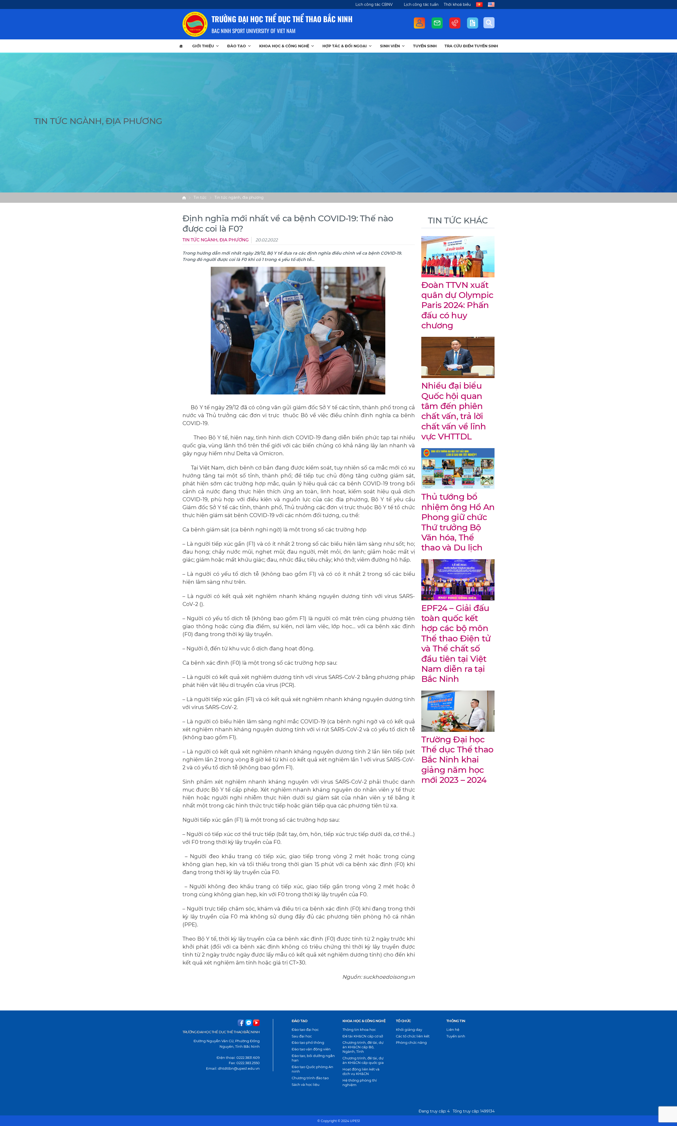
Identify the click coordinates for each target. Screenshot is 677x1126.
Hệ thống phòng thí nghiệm (359, 1082)
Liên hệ (452, 1029)
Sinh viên (390, 46)
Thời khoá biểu (457, 4)
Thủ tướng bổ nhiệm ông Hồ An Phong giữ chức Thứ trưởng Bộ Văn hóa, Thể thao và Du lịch (458, 522)
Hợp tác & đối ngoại (344, 46)
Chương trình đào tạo (310, 1078)
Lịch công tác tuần (421, 4)
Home (184, 197)
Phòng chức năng (411, 1042)
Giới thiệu (203, 46)
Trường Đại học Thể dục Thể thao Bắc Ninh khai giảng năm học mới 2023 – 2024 (457, 759)
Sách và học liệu (305, 1084)
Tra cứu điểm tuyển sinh (471, 46)
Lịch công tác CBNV (374, 4)
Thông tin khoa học (359, 1029)
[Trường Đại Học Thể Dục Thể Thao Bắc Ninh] (195, 24)
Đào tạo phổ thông (308, 1042)
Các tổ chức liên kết (412, 1036)
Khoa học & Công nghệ (284, 46)
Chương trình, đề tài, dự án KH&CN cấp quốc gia (363, 1060)
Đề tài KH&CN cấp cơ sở (362, 1036)
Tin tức (200, 197)
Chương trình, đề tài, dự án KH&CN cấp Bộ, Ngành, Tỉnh (362, 1047)
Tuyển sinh (425, 46)
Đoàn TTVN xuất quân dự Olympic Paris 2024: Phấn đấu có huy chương (457, 305)
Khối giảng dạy (409, 1029)
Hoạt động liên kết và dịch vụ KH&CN (360, 1071)
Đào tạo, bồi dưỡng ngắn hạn (313, 1058)
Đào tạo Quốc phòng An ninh (312, 1069)
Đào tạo (236, 46)
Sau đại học (302, 1036)
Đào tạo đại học (305, 1029)
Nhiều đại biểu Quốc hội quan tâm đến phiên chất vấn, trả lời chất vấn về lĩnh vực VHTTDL (453, 411)
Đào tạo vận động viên (311, 1049)
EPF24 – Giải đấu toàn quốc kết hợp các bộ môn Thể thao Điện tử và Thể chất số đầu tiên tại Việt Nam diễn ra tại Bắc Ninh (456, 643)
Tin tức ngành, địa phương (239, 197)
